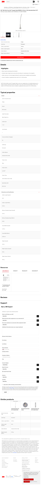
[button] (33, 482)
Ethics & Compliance (4, 467)
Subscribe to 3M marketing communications (12, 384)
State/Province (5, 367)
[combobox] (3, 349)
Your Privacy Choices (8, 476)
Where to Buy (37, 462)
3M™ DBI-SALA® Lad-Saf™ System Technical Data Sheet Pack (6, 286)
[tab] (5, 271)
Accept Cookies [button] (27, 481)
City (3, 359)
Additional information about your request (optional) (12, 327)
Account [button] (36, 4)
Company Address (6, 355)
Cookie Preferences (17, 476)
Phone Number (5, 347)
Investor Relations (4, 462)
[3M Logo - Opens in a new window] (3, 1)
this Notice (15, 452)
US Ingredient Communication (26, 470)
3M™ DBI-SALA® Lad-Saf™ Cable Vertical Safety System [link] (35, 409)
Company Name (5, 351)
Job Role (4, 379)
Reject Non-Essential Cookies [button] (29, 479)
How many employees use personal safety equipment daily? (14, 322)
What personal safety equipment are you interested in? (13, 318)
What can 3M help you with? (7, 314)
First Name (4, 340)
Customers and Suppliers (5, 463)
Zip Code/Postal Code (6, 371)
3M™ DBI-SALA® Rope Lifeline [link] (25, 409)
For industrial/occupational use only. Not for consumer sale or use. (12, 60)
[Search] (34, 2)
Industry (3, 375)
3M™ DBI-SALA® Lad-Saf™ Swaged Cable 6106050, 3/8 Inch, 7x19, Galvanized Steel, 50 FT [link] (15, 409)
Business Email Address (7, 336)
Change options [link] (3, 39)
